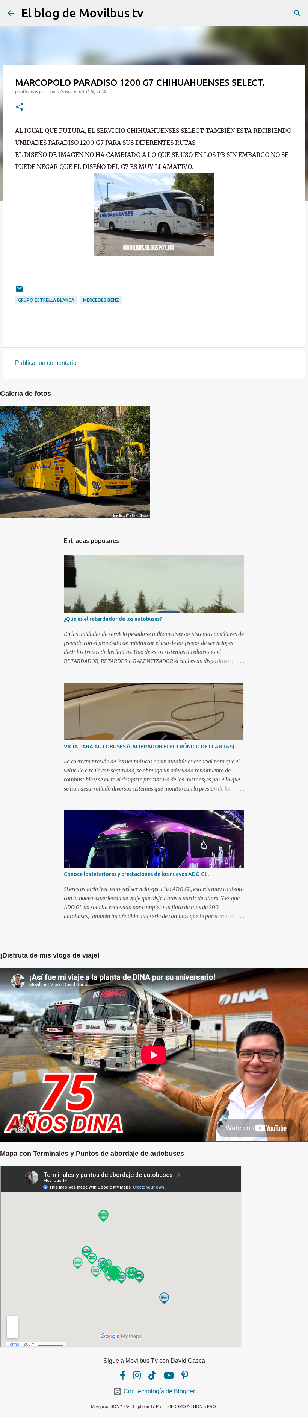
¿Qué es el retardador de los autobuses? (113, 619)
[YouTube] (169, 1375)
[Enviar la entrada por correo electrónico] (19, 291)
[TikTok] (152, 1375)
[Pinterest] (184, 1375)
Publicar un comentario (46, 363)
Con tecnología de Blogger (158, 1391)
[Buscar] (154, 13)
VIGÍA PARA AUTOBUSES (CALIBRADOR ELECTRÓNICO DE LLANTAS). (150, 746)
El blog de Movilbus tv (82, 13)
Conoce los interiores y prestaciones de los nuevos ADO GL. (136, 874)
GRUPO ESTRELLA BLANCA (46, 300)
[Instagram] (137, 1375)
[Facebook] (122, 1375)
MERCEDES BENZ (101, 300)
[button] (19, 107)
